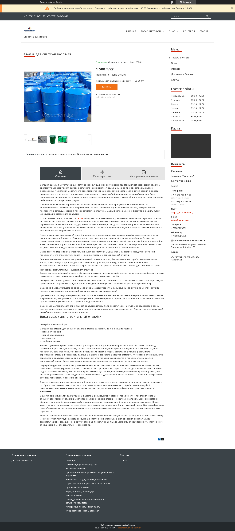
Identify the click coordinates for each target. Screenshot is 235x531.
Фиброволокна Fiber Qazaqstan (82, 510)
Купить (106, 86)
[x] (162, 439)
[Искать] (207, 16)
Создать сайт (46, 2)
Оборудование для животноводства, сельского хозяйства (85, 501)
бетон (80, 218)
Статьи (204, 31)
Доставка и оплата (22, 460)
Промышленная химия (77, 487)
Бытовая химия (74, 495)
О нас (172, 31)
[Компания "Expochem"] (29, 29)
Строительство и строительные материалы (88, 483)
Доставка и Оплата (182, 74)
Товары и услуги (151, 31)
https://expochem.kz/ (182, 212)
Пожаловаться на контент (129, 528)
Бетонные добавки (76, 468)
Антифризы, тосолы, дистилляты (83, 506)
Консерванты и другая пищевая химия (86, 479)
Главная (131, 31)
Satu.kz (131, 525)
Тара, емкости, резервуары (80, 491)
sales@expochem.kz (181, 220)
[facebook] (159, 439)
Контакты (189, 31)
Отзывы (175, 69)
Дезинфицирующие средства (81, 464)
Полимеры (71, 460)
